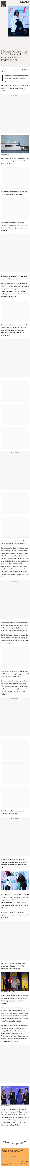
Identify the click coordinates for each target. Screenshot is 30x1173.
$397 (26, 640)
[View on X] (15, 178)
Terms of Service (24, 1163)
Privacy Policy (5, 1164)
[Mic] (3, 4)
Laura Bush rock (18, 1112)
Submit (25, 1161)
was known (10, 1008)
